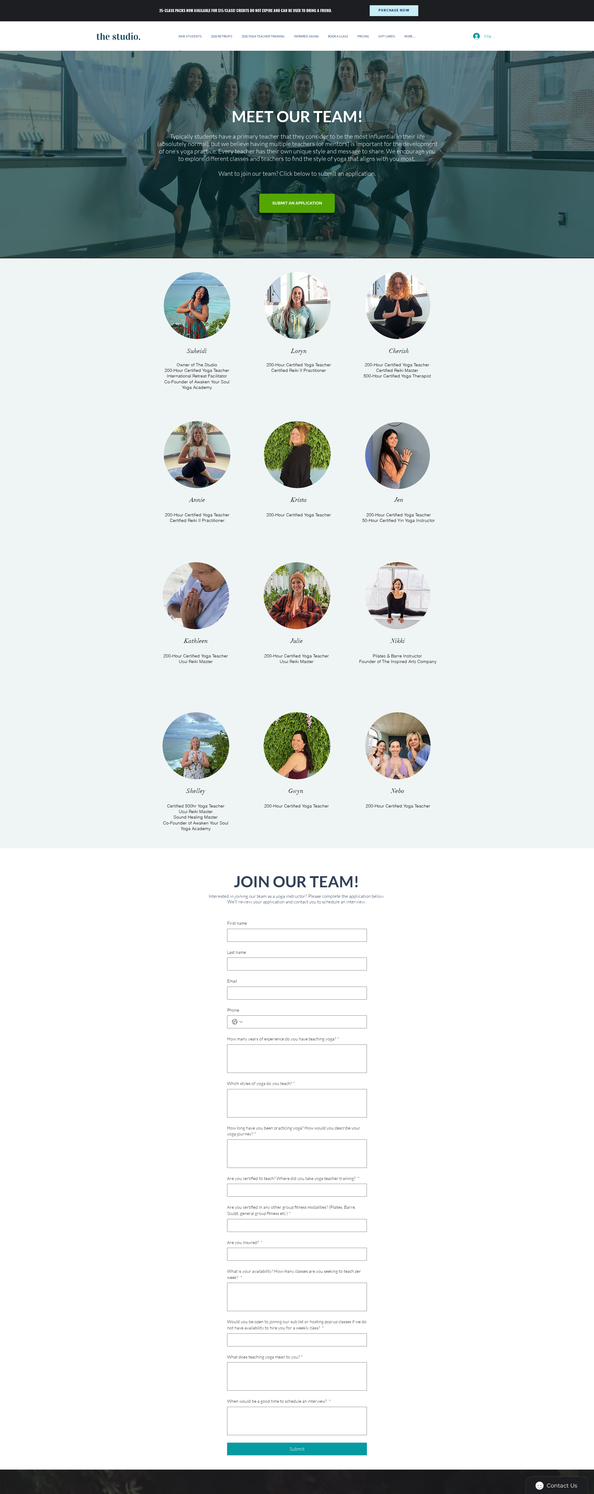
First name (237, 923)
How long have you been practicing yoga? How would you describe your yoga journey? (293, 1131)
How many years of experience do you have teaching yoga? (283, 1038)
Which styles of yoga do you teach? (261, 1083)
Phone (233, 1010)
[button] (221, 36)
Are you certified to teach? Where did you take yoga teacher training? (293, 1178)
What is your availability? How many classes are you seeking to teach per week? (294, 1274)
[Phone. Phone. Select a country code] (237, 1022)
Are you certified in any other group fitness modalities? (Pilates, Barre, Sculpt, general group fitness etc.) (291, 1210)
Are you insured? (245, 1242)
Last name (236, 952)
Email (232, 981)
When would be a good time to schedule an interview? (279, 1401)
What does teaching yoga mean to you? (265, 1356)
